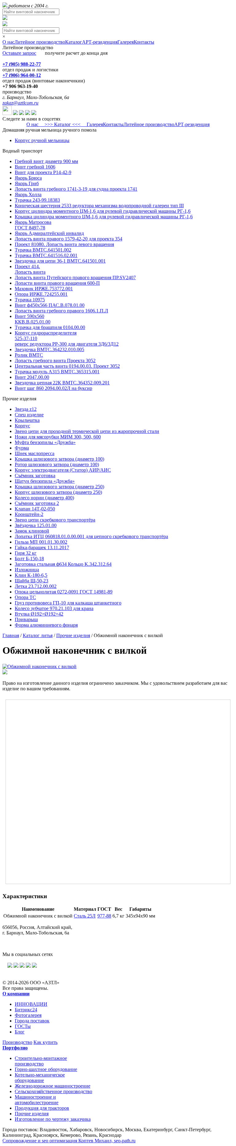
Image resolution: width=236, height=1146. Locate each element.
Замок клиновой (32, 530)
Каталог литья (38, 635)
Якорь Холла (28, 194)
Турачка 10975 (30, 299)
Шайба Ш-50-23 (31, 580)
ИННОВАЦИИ (31, 1004)
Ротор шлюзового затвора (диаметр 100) (57, 464)
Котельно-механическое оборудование (40, 1077)
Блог (20, 1031)
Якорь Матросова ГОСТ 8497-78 (33, 225)
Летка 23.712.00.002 (36, 586)
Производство (17, 1042)
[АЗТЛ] (5, 5)
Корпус (22, 425)
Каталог (73, 42)
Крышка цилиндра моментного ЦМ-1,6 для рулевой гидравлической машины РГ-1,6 (104, 216)
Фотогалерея (28, 1015)
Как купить (45, 1042)
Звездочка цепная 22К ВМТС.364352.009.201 (62, 382)
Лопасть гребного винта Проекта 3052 (55, 360)
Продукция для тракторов (42, 1108)
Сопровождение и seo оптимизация (69, 1140)
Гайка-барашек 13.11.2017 (42, 547)
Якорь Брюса (28, 177)
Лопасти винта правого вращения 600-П (57, 283)
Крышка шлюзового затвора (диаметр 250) (59, 486)
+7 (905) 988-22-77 (21, 64)
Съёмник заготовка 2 (37, 503)
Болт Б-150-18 (29, 558)
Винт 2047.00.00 (32, 377)
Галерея (125, 42)
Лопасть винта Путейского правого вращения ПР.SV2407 (75, 277)
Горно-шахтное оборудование (46, 1069)
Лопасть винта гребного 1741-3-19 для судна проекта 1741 (76, 189)
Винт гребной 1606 (35, 166)
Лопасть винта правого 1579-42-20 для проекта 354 (68, 238)
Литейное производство (39, 42)
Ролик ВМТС (29, 355)
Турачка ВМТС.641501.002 (43, 249)
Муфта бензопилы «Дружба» (45, 442)
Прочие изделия (73, 635)
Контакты (144, 42)
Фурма (22, 447)
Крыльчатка (27, 420)
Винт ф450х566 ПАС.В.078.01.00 (50, 305)
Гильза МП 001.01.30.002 (41, 542)
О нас (8, 42)
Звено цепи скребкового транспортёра (55, 519)
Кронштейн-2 (29, 514)
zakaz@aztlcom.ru (20, 102)
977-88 (104, 915)
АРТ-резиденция (99, 42)
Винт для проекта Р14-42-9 (43, 172)
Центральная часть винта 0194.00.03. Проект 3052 (67, 366)
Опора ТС (25, 597)
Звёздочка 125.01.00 (36, 525)
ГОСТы (23, 1026)
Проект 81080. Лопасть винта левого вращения (64, 244)
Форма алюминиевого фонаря (46, 625)
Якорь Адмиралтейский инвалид (49, 233)
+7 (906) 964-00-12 (21, 75)
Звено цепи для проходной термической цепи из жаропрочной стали (87, 431)
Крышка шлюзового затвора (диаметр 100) (59, 459)
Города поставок (32, 1020)
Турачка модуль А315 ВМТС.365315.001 (57, 371)
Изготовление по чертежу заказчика (53, 1119)
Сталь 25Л (85, 915)
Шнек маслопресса (34, 453)
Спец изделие (29, 414)
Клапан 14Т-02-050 (35, 508)
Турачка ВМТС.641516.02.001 (46, 255)
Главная (10, 635)
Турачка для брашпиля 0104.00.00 (50, 327)
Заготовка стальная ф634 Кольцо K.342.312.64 (63, 564)
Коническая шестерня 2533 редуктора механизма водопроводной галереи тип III (99, 205)
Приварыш (26, 619)
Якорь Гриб (27, 183)
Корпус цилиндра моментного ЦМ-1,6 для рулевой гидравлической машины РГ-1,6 (103, 211)
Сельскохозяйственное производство (53, 1091)
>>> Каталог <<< (62, 124)
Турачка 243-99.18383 (37, 200)
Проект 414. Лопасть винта (30, 269)
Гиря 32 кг (26, 553)
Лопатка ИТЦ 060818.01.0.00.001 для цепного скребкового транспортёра (91, 536)
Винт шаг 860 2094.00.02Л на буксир (53, 388)
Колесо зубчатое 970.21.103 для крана (54, 608)
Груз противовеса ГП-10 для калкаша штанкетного (68, 602)
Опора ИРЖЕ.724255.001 (41, 294)
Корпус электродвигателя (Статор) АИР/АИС (63, 470)
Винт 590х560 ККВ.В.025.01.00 (32, 319)
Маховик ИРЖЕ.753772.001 (44, 288)
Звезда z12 (26, 409)
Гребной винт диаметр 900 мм (46, 161)
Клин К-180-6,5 (31, 575)
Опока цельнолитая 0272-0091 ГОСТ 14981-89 (63, 591)
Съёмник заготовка (35, 475)
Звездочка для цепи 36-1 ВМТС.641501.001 (60, 261)
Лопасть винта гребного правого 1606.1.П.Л (61, 310)
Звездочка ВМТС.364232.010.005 (49, 349)
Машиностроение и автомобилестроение (36, 1099)
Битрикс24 (26, 1009)
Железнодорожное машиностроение (52, 1086)
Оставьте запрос (19, 53)
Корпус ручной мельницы (42, 140)
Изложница (27, 569)
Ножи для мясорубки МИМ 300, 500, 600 (58, 436)
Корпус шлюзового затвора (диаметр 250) (58, 492)
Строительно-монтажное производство (41, 1061)
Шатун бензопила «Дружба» (45, 481)
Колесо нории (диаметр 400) (44, 497)
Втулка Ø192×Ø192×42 (39, 614)
